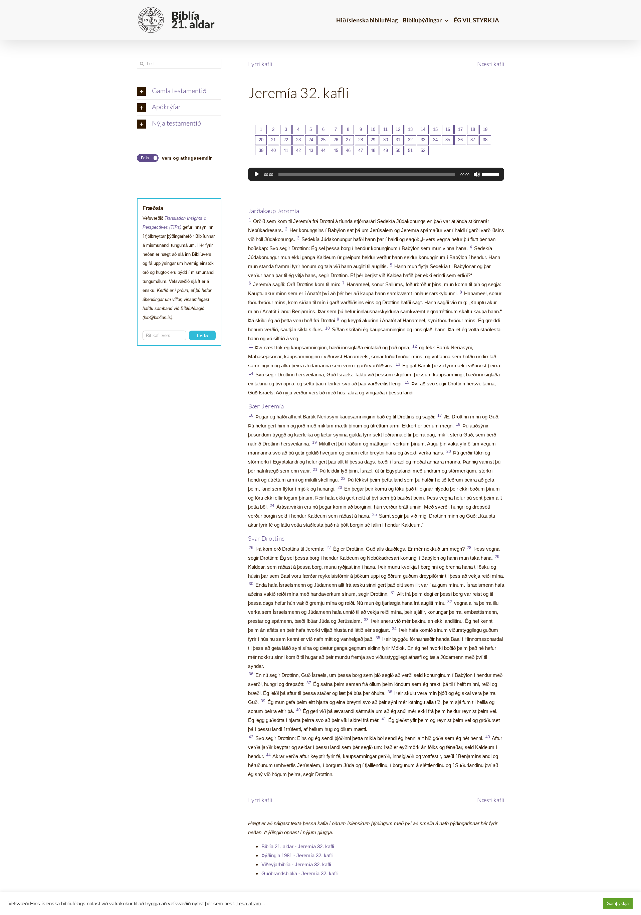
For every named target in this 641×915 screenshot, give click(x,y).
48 (373, 150)
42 (298, 150)
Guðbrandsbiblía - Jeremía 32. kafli (299, 873)
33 (423, 139)
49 (385, 150)
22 (285, 139)
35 (447, 139)
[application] (376, 174)
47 (360, 150)
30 (385, 139)
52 (423, 150)
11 (385, 129)
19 (485, 129)
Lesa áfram (248, 903)
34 (435, 139)
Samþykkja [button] (618, 903)
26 (336, 139)
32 (410, 139)
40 (273, 150)
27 (348, 139)
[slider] (491, 174)
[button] (179, 91)
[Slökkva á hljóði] (476, 174)
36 (460, 139)
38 (485, 139)
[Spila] (256, 174)
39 (261, 150)
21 (273, 139)
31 (398, 139)
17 (460, 129)
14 (423, 129)
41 (285, 150)
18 (472, 129)
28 (360, 139)
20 (261, 139)
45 (336, 150)
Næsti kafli (490, 63)
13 (410, 129)
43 (310, 150)
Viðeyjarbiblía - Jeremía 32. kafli (296, 864)
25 (323, 139)
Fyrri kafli (260, 63)
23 (298, 139)
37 (472, 139)
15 (435, 129)
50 (398, 150)
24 (310, 139)
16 (447, 129)
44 (323, 150)
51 (410, 150)
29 (373, 139)
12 (398, 129)
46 (348, 150)
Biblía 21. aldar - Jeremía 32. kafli (297, 846)
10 (373, 129)
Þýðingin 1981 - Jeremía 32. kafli (297, 855)
